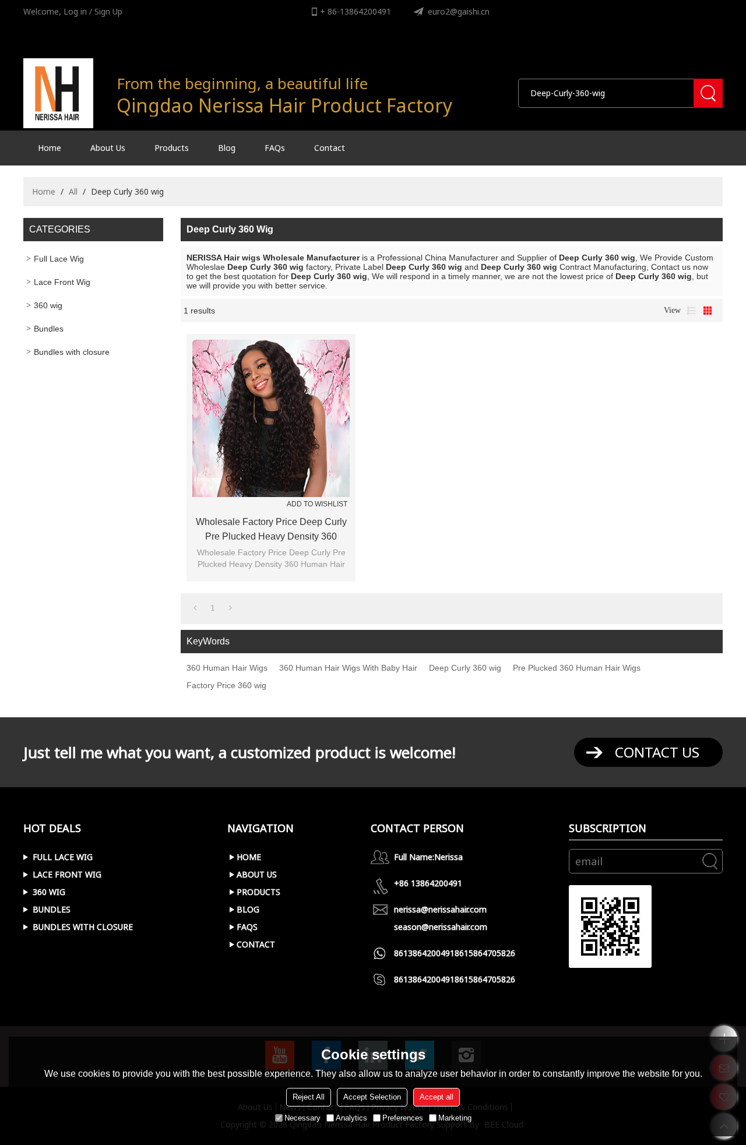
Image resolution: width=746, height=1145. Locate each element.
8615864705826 (485, 953)
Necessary (302, 1118)
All (73, 191)
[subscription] (710, 861)
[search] (708, 93)
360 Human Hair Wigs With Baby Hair (348, 667)
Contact (329, 147)
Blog (226, 147)
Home (49, 147)
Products (171, 147)
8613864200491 (424, 953)
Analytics (351, 1118)
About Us (107, 147)
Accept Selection (372, 1097)
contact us (657, 752)
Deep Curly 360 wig (465, 667)
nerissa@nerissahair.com (440, 909)
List (691, 310)
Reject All (309, 1097)
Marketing (454, 1118)
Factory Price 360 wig (226, 685)
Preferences (402, 1118)
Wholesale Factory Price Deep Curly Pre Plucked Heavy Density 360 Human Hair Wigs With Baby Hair (271, 530)
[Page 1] (195, 607)
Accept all (436, 1097)
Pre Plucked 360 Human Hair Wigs (577, 667)
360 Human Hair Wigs (227, 667)
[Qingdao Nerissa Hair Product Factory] (58, 93)
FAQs (275, 147)
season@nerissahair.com (440, 926)
